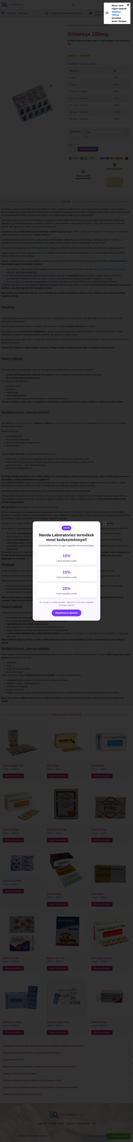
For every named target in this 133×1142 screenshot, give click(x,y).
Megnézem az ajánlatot (66, 613)
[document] (66, 571)
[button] (104, 524)
